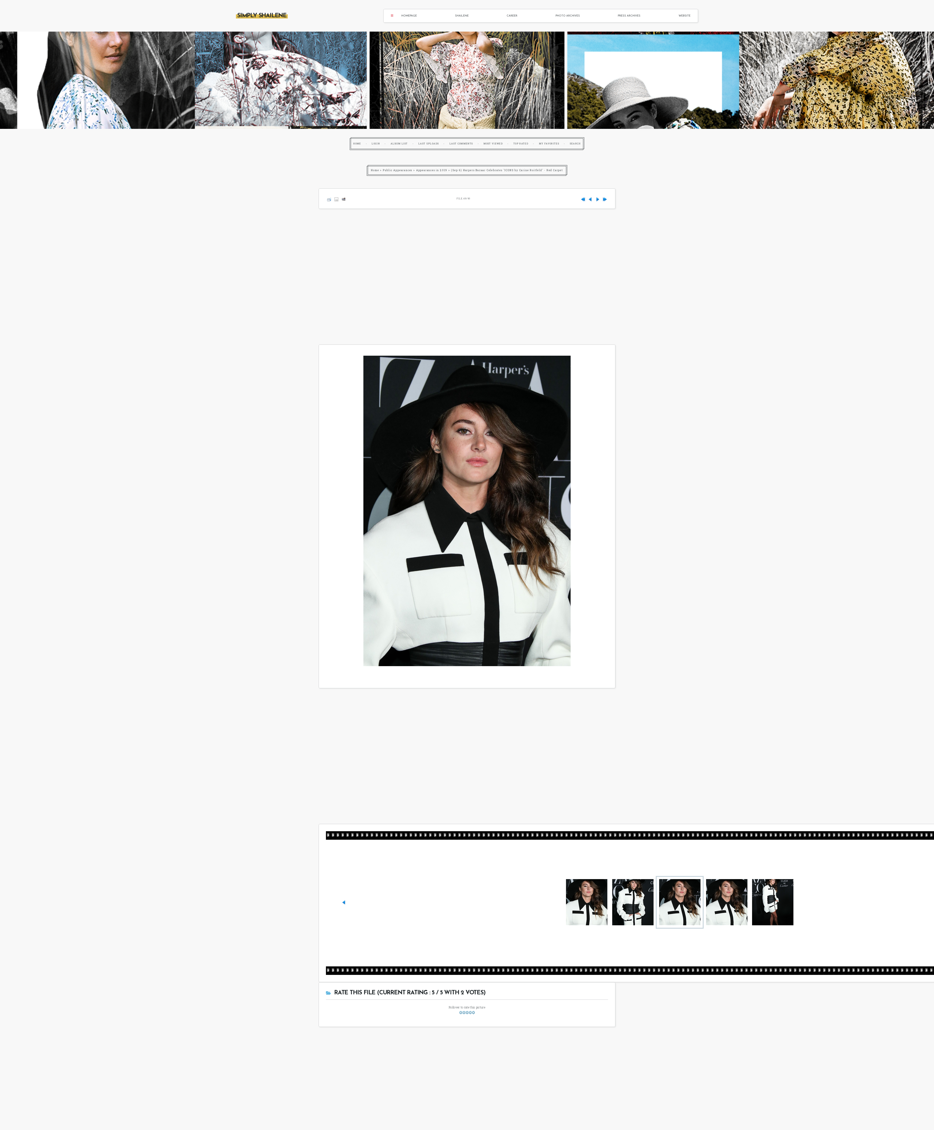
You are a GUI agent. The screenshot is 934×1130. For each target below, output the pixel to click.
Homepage (409, 16)
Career (512, 16)
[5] (473, 1012)
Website (685, 16)
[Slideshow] (344, 198)
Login (376, 143)
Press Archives (629, 16)
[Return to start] (583, 198)
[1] (460, 1012)
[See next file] (598, 198)
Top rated (520, 143)
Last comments (461, 143)
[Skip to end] (605, 198)
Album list (399, 143)
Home (357, 143)
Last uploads (428, 143)
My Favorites (549, 143)
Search (575, 143)
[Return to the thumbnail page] (329, 198)
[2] (464, 1012)
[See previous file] (590, 198)
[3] (467, 1012)
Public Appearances (397, 170)
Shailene (462, 16)
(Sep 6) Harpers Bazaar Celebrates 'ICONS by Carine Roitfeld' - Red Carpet (507, 170)
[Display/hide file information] (336, 198)
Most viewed (493, 143)
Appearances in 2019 (431, 170)
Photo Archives (568, 16)
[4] (470, 1012)
